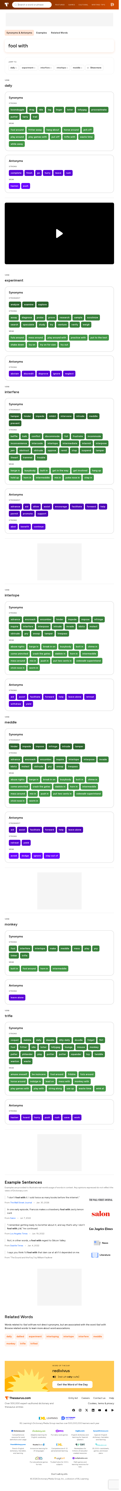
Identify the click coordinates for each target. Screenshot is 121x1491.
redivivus (61, 1370)
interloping (52, 1336)
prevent (15, 423)
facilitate (77, 506)
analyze (15, 304)
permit (14, 513)
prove (51, 317)
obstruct (24, 450)
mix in (57, 477)
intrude (80, 416)
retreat (90, 696)
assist (47, 506)
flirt (101, 1040)
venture (62, 324)
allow (36, 506)
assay (14, 317)
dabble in (60, 653)
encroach (30, 619)
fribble (72, 1074)
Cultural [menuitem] (83, 5)
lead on (50, 1081)
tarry (25, 116)
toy (88, 1054)
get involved (80, 470)
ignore (56, 373)
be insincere (39, 1074)
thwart (14, 457)
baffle (14, 436)
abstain (15, 373)
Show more (95, 67)
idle (41, 109)
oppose (52, 450)
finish (29, 172)
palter (14, 1054)
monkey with (82, 1081)
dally (38, 1040)
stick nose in (17, 667)
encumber (45, 619)
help (102, 506)
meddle (93, 416)
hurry (47, 172)
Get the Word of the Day (72, 1384)
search (14, 324)
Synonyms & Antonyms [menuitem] (19, 32)
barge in (15, 470)
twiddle (99, 1054)
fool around (17, 129)
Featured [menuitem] (60, 5)
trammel (27, 457)
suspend (86, 450)
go (38, 172)
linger (59, 109)
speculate (28, 324)
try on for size (48, 344)
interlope (53, 443)
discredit (29, 373)
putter (14, 116)
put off (55, 136)
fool (13, 948)
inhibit (52, 416)
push (25, 185)
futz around (17, 337)
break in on (49, 646)
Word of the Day (61, 1366)
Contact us (99, 1398)
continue (39, 526)
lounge (68, 1047)
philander (27, 1054)
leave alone (74, 696)
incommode (94, 436)
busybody (30, 470)
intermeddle (43, 477)
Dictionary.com (112, 4)
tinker (14, 955)
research (65, 317)
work (77, 1117)
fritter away (35, 129)
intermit (86, 443)
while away (17, 144)
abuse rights (17, 646)
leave (58, 172)
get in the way (60, 470)
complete (16, 172)
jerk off (87, 129)
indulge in (35, 1081)
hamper (15, 416)
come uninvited (19, 653)
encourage (61, 506)
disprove (43, 373)
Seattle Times (16, 1245)
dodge (25, 855)
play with (39, 1088)
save (67, 1117)
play (87, 948)
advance (15, 506)
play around (17, 136)
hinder (27, 416)
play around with (57, 337)
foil (66, 436)
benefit (25, 526)
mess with (64, 1081)
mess (77, 948)
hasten (14, 185)
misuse (81, 1047)
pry (26, 633)
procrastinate (99, 109)
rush (68, 172)
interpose (101, 443)
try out (64, 344)
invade (70, 626)
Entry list (73, 1398)
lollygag (82, 109)
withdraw (16, 703)
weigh (86, 324)
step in (88, 477)
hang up (96, 470)
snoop (36, 633)
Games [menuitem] (71, 5)
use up (70, 1088)
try (51, 324)
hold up (15, 477)
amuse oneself (19, 1074)
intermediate (70, 443)
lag (49, 109)
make (53, 948)
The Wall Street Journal (21, 1202)
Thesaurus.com (7, 5)
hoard (26, 1117)
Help (111, 1398)
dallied (20, 1336)
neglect (69, 373)
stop (74, 450)
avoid (14, 855)
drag (31, 109)
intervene (66, 416)
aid (26, 506)
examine (28, 304)
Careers (85, 1398)
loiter (70, 109)
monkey (94, 1047)
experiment (35, 1336)
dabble (27, 1040)
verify (74, 324)
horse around (71, 129)
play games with (37, 136)
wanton (15, 1061)
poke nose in (73, 477)
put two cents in (62, 660)
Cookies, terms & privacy (101, 1403)
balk (24, 436)
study (42, 324)
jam (13, 450)
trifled (33, 1343)
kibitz (82, 626)
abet (13, 526)
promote (28, 513)
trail (35, 116)
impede (40, 416)
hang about (52, 129)
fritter (23, 1047)
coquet (15, 1040)
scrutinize (92, 317)
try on (32, 344)
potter (50, 1054)
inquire (14, 626)
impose (85, 619)
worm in (33, 667)
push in (45, 660)
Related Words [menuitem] (59, 32)
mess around (35, 337)
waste (27, 1061)
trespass (62, 633)
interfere (28, 626)
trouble (41, 457)
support (41, 513)
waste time (86, 136)
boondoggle (17, 109)
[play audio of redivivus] (54, 1377)
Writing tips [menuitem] (98, 5)
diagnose (27, 317)
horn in (27, 477)
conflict (36, 436)
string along (55, 1088)
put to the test (98, 337)
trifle (24, 955)
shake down (17, 344)
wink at (100, 1088)
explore (42, 304)
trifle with (69, 136)
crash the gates (41, 653)
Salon (13, 1218)
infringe (98, 619)
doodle (79, 1040)
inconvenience (19, 443)
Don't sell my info (59, 1474)
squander (76, 1054)
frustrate (78, 436)
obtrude (38, 450)
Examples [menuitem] (41, 32)
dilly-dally (64, 1040)
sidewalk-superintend (88, 660)
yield (28, 703)
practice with (78, 337)
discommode (52, 436)
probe (40, 317)
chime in (92, 646)
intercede (37, 443)
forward (91, 506)
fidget (90, 1040)
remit (64, 450)
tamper (100, 450)
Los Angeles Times (19, 1233)
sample (78, 317)
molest (93, 626)
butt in (44, 470)
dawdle (50, 1040)
